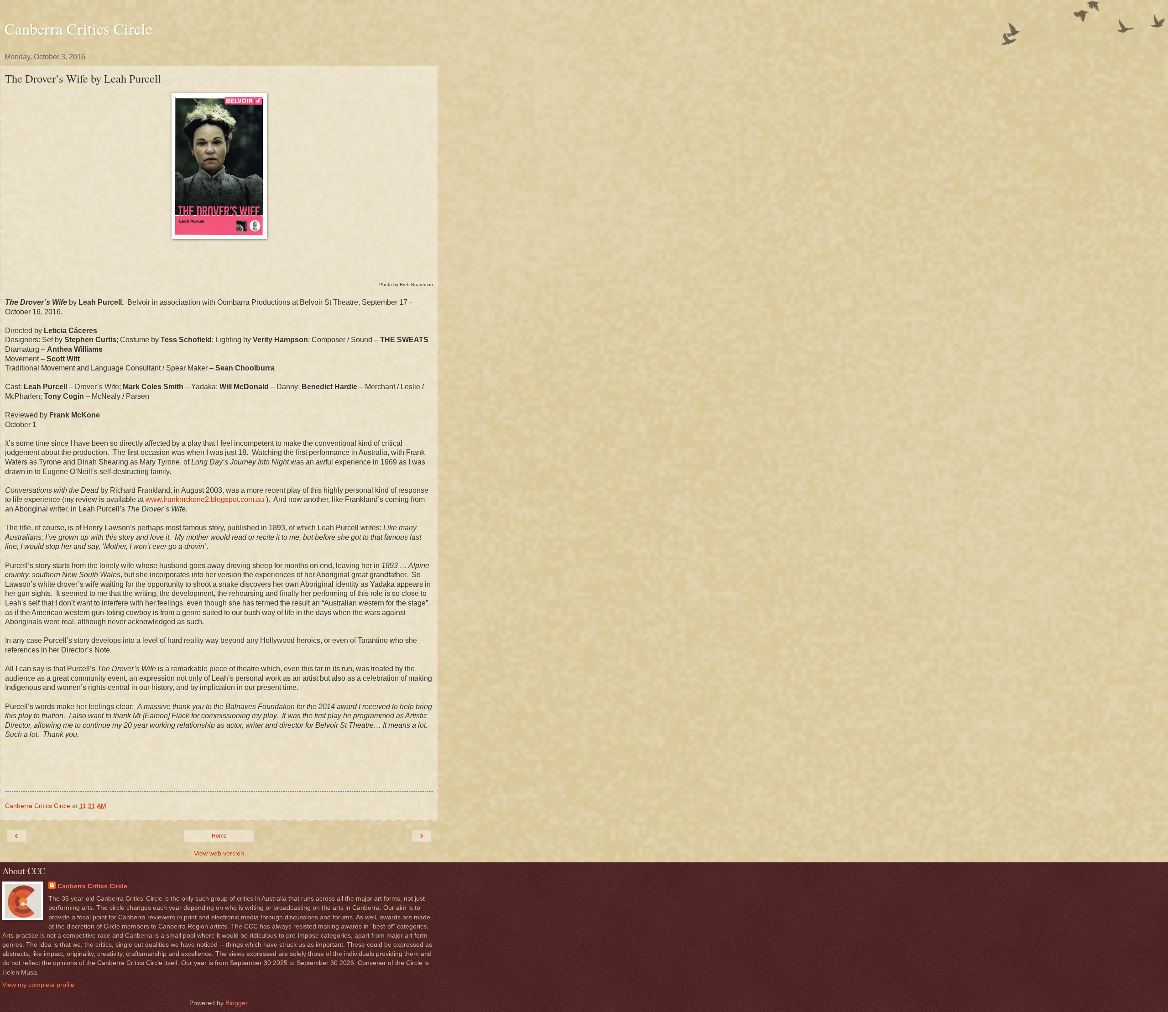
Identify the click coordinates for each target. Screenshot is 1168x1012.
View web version (219, 853)
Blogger (236, 1003)
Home (219, 836)
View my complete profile (38, 984)
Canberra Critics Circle (78, 28)
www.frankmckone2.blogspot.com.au (205, 499)
